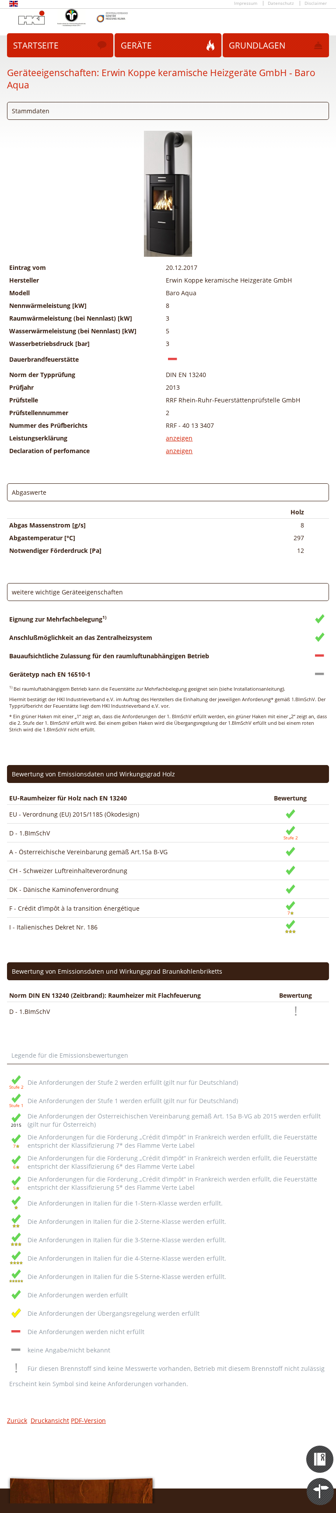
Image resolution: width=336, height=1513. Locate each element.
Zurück (17, 1420)
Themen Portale (320, 1484)
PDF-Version (88, 1420)
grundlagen (257, 45)
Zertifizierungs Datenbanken (320, 1451)
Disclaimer (315, 3)
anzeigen (179, 438)
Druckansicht (50, 1420)
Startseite (36, 45)
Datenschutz (281, 3)
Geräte (136, 45)
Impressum (245, 3)
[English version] (13, 5)
